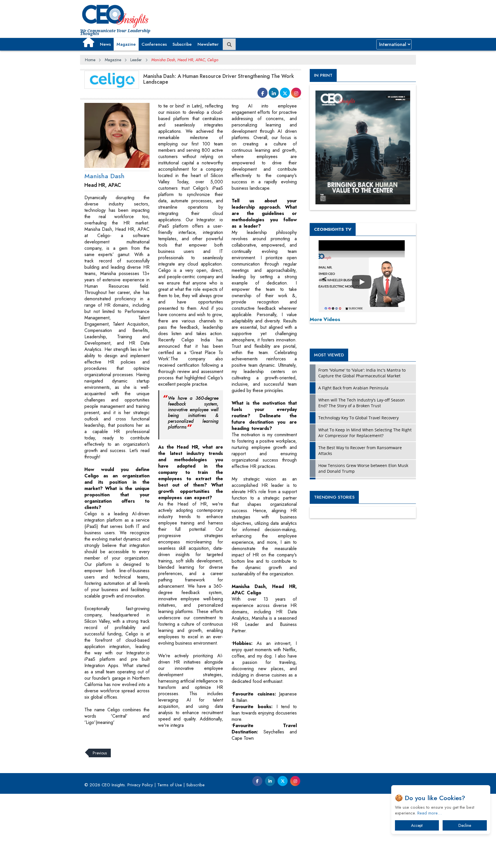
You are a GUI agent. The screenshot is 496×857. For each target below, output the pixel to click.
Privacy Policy (140, 785)
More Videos (325, 319)
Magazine (126, 44)
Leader (136, 60)
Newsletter (208, 44)
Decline (464, 825)
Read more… (429, 813)
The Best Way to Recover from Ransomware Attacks (360, 450)
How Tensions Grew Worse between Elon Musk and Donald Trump (363, 468)
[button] (88, 42)
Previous (100, 753)
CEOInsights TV (332, 229)
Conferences (154, 44)
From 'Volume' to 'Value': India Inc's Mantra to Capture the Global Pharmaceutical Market (362, 372)
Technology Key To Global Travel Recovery (358, 417)
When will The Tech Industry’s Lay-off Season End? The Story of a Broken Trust (361, 402)
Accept (417, 825)
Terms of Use (169, 785)
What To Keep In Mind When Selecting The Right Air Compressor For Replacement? (365, 432)
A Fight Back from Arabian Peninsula (353, 388)
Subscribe (182, 44)
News (105, 44)
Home (90, 60)
